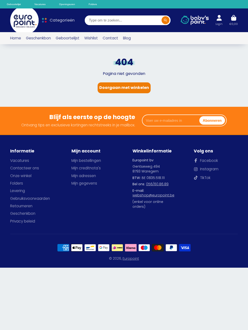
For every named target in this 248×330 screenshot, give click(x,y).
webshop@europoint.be (153, 195)
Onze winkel (20, 175)
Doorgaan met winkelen (124, 87)
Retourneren (21, 205)
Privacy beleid (22, 221)
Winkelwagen (233, 20)
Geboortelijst (67, 38)
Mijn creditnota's (86, 168)
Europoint (131, 258)
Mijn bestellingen (86, 160)
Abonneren (212, 120)
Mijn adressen (83, 175)
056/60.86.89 (157, 184)
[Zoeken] (166, 20)
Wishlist (91, 38)
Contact (110, 38)
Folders (16, 183)
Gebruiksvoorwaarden (30, 198)
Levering (17, 190)
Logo (22, 20)
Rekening (219, 20)
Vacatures (19, 160)
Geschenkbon (38, 38)
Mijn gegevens (84, 183)
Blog (127, 38)
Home (15, 38)
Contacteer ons (24, 168)
